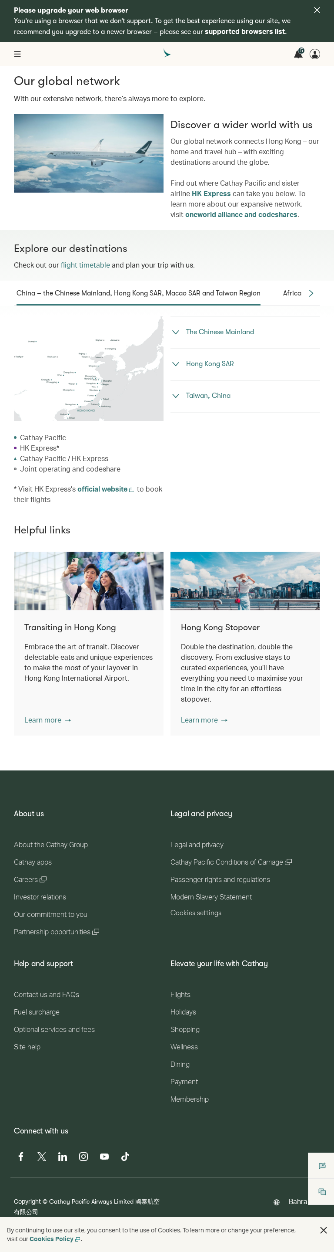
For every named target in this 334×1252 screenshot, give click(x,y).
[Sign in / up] (315, 54)
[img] (317, 10)
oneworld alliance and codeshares (241, 214)
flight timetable (85, 264)
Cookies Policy (51, 1238)
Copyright (27, 1201)
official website (103, 488)
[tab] (138, 293)
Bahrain (301, 1201)
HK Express (211, 193)
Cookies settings (195, 913)
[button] (47, 720)
